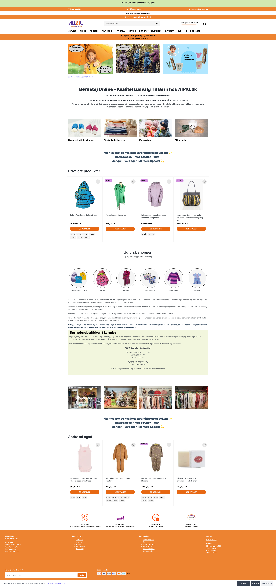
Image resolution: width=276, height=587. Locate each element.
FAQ (144, 542)
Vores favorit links (149, 544)
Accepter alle (243, 583)
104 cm (126, 497)
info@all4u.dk (14, 551)
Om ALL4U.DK (211, 540)
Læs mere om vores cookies (56, 583)
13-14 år (151, 234)
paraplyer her (87, 77)
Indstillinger (267, 583)
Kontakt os (79, 540)
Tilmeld (82, 575)
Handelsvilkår (80, 546)
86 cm (78, 497)
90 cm (79, 234)
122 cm (121, 500)
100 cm (85, 234)
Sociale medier (148, 551)
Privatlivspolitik (148, 546)
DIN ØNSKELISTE (193, 31)
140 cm (86, 237)
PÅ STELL (121, 31)
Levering (79, 542)
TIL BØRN (94, 31)
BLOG (180, 31)
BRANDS (132, 31)
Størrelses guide (148, 540)
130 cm (80, 237)
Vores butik (9, 542)
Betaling (78, 544)
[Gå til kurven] (204, 23)
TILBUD (83, 31)
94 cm (84, 497)
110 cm (92, 234)
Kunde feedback (148, 549)
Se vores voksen (75, 77)
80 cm (73, 234)
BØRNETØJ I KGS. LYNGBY (150, 31)
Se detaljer (84, 229)
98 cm (120, 497)
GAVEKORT (169, 31)
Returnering (80, 549)
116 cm (115, 500)
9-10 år (144, 234)
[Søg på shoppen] (157, 23)
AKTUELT (72, 31)
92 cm (114, 497)
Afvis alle (255, 583)
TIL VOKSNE (107, 31)
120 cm (73, 237)
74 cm (72, 497)
